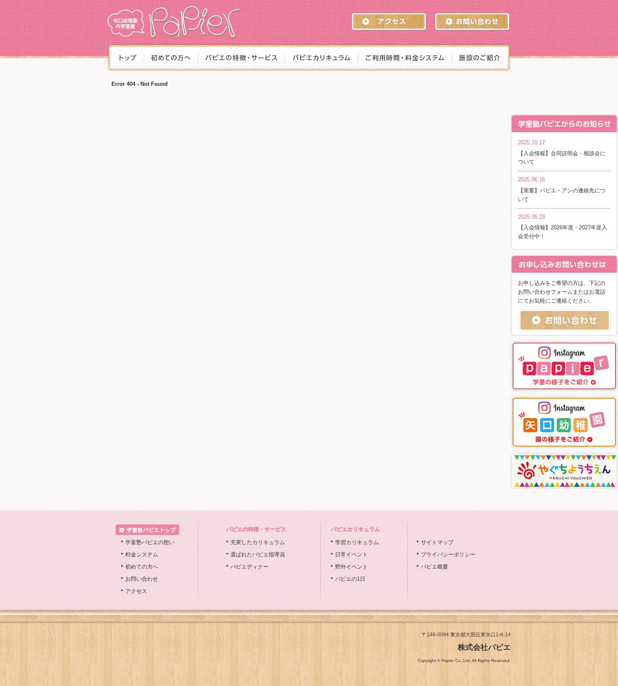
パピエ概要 (434, 567)
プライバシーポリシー (448, 554)
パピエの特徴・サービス (256, 529)
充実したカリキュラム (257, 542)
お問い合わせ (141, 579)
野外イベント (351, 567)
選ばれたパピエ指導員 (257, 554)
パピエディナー (249, 567)
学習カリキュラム (357, 542)
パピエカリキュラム (355, 529)
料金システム (141, 554)
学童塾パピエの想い (149, 542)
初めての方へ (141, 567)
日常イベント (351, 554)
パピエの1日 (350, 579)
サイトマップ (437, 542)
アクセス (136, 591)
